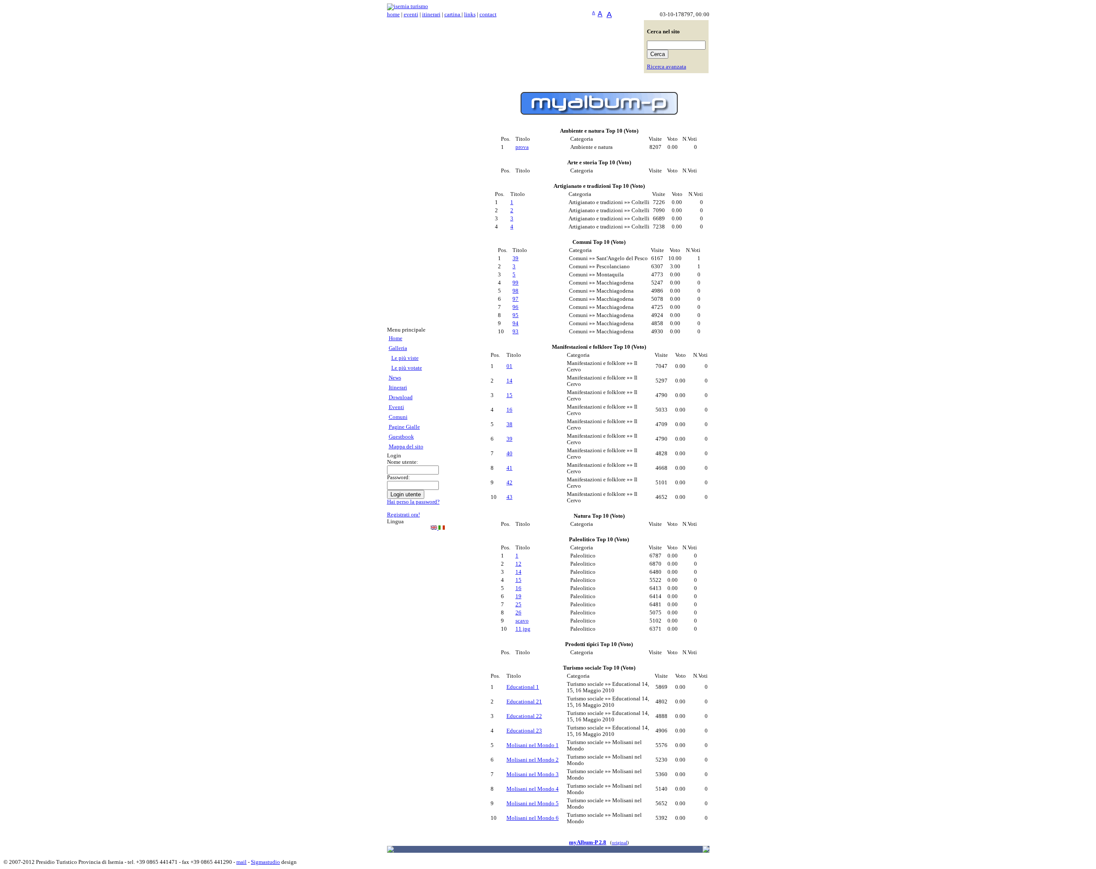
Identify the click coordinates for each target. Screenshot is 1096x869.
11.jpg (522, 629)
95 (515, 315)
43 (509, 497)
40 (509, 454)
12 (518, 564)
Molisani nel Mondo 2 (532, 760)
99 (515, 283)
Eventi (396, 407)
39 (515, 258)
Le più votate (406, 368)
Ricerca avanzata (666, 67)
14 (509, 381)
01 (509, 366)
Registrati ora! (403, 515)
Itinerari (398, 388)
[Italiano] (441, 528)
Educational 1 (522, 687)
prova (522, 147)
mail (241, 862)
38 (509, 424)
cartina (453, 15)
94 (515, 323)
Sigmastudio (265, 862)
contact (488, 15)
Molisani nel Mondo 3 (532, 774)
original (619, 842)
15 (509, 395)
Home (395, 338)
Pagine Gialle (404, 427)
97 (515, 299)
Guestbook (401, 437)
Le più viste (405, 358)
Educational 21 (524, 702)
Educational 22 (524, 716)
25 (518, 605)
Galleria (398, 348)
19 (518, 596)
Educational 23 (524, 731)
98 (515, 291)
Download (401, 397)
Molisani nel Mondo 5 (532, 804)
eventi (411, 15)
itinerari (431, 15)
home (393, 15)
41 (509, 468)
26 (518, 613)
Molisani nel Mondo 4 (532, 789)
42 (509, 483)
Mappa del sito (406, 447)
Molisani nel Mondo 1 (532, 745)
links (470, 15)
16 (509, 410)
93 (515, 332)
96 (515, 307)
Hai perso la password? (413, 502)
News (395, 378)
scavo (522, 621)
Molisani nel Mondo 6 (532, 818)
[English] (434, 528)
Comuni (398, 417)
